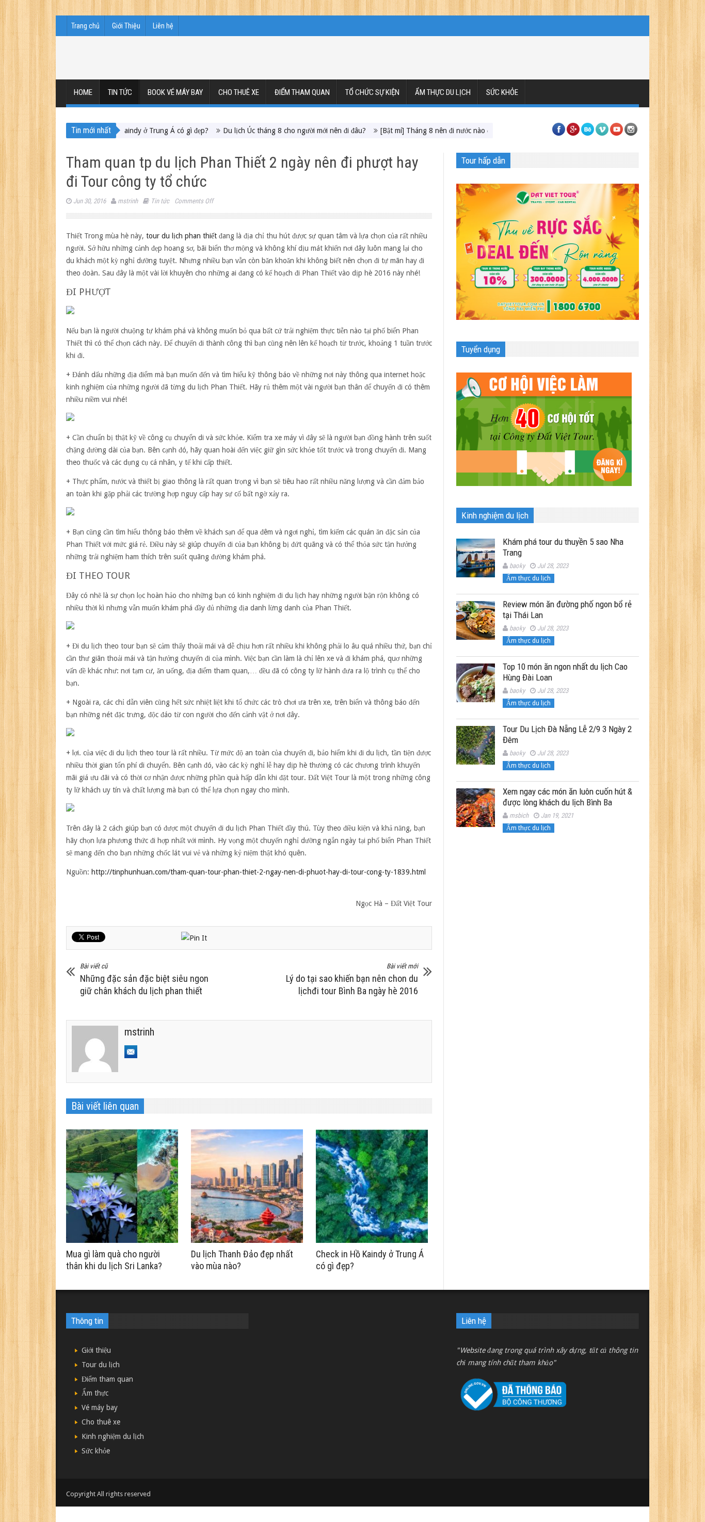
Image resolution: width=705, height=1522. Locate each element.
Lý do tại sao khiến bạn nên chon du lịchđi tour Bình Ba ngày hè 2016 (352, 979)
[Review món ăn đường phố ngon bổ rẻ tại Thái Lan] (475, 620)
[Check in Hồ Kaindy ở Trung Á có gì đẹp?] (374, 1186)
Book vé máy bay (175, 92)
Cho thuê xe (238, 92)
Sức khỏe (502, 92)
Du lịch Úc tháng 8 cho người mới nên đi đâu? (249, 130)
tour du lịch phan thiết (181, 236)
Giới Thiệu (126, 26)
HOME (83, 92)
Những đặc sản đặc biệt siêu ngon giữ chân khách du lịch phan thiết (144, 979)
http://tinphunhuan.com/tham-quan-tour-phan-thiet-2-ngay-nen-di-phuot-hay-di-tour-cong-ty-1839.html (258, 872)
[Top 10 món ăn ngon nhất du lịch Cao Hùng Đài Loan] (475, 682)
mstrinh (128, 201)
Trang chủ (85, 26)
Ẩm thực (95, 1393)
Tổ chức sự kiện (372, 92)
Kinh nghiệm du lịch (113, 1436)
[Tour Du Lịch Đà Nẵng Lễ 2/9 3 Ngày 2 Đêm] (475, 745)
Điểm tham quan (302, 92)
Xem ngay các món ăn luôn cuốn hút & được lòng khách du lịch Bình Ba (567, 796)
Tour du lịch (101, 1365)
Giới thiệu (96, 1350)
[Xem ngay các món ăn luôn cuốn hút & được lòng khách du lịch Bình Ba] (475, 807)
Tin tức (120, 92)
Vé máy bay (100, 1407)
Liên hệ (163, 26)
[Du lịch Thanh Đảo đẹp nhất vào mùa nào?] (249, 1186)
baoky (517, 566)
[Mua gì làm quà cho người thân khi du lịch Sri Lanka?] (124, 1186)
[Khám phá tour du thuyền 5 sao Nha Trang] (475, 558)
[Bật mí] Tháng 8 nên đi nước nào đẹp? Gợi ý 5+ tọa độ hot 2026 (436, 130)
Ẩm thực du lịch (443, 92)
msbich (518, 815)
